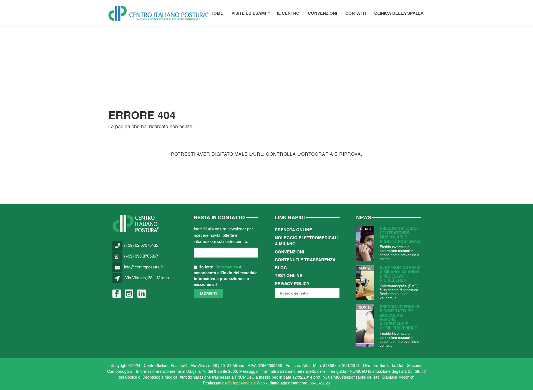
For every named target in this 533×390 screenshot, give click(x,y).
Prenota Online (293, 230)
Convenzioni (322, 13)
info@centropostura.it (143, 267)
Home (216, 13)
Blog (281, 268)
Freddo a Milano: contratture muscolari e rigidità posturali (400, 234)
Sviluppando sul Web (246, 383)
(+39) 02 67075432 (141, 245)
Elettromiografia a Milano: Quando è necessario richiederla (400, 274)
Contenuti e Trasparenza (305, 259)
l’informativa (226, 267)
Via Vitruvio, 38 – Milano (147, 277)
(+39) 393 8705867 (141, 256)
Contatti (355, 13)
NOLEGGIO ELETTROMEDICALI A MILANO (306, 241)
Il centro (288, 13)
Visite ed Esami (249, 13)
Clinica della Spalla (399, 13)
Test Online (288, 275)
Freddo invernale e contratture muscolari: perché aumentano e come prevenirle (399, 317)
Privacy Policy (292, 283)
